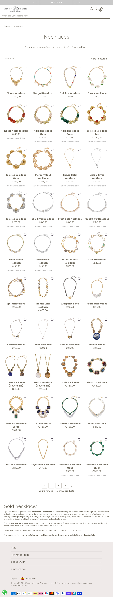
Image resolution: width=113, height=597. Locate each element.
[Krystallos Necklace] (43, 448)
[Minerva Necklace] (70, 407)
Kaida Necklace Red (16, 130)
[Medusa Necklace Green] (16, 407)
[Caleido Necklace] (70, 77)
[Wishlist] (97, 9)
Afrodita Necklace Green (97, 466)
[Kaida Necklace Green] (70, 115)
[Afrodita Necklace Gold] (70, 448)
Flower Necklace (97, 93)
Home (7, 26)
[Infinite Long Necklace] (43, 287)
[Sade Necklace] (70, 366)
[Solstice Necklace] (16, 203)
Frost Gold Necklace (70, 219)
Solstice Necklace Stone (16, 176)
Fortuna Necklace (16, 464)
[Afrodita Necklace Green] (97, 448)
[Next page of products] (71, 485)
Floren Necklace (16, 93)
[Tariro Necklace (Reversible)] (43, 366)
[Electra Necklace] (97, 366)
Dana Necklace (97, 423)
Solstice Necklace (16, 219)
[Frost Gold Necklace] (70, 203)
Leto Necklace (43, 423)
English (14, 578)
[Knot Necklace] (43, 328)
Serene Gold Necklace (16, 261)
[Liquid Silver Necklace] (97, 159)
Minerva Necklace (70, 423)
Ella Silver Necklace (43, 219)
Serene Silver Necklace (43, 261)
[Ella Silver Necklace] (43, 203)
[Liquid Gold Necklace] (70, 159)
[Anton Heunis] (15, 9)
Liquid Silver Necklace (97, 176)
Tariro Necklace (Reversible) (43, 384)
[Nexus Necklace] (16, 328)
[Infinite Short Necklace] (70, 243)
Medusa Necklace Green (16, 425)
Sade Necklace (70, 382)
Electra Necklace (97, 382)
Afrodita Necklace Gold (70, 466)
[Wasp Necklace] (70, 287)
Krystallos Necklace (43, 464)
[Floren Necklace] (16, 77)
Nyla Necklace (97, 344)
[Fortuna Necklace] (16, 448)
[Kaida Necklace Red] (16, 115)
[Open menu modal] (108, 9)
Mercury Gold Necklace (43, 176)
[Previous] (34, 2)
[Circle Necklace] (97, 243)
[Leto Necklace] (43, 407)
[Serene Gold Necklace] (16, 243)
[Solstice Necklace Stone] (16, 159)
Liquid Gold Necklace (70, 176)
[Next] (79, 2)
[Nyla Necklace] (97, 328)
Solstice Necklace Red (97, 132)
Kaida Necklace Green (70, 132)
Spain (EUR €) (30, 578)
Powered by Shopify (20, 585)
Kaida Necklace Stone (43, 132)
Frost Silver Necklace (97, 219)
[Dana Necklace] (97, 407)
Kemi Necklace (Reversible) (16, 384)
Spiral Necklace (16, 303)
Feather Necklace (97, 303)
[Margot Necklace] (43, 77)
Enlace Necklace (70, 344)
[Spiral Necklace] (16, 287)
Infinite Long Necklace (43, 305)
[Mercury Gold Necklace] (43, 159)
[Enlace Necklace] (70, 328)
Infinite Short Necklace (70, 261)
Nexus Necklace (16, 344)
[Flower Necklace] (97, 77)
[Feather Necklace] (97, 287)
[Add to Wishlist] (25, 68)
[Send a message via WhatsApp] (4, 592)
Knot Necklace (43, 344)
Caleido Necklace (70, 93)
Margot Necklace (43, 93)
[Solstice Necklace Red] (97, 115)
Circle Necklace (97, 259)
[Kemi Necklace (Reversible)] (16, 366)
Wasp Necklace (70, 303)
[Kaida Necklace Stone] (43, 115)
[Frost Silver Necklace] (97, 203)
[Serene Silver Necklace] (43, 243)
